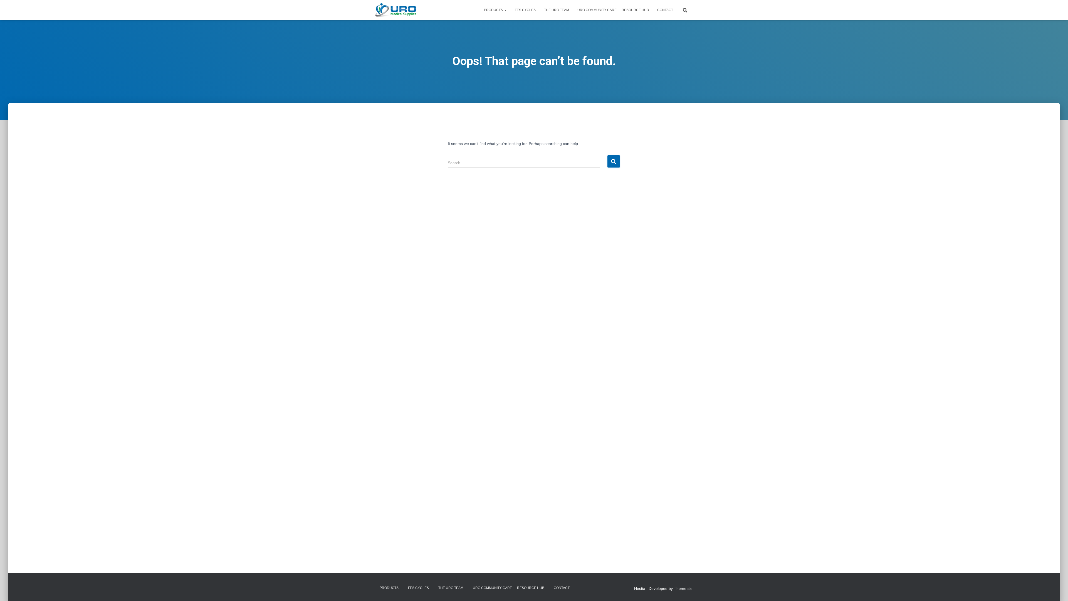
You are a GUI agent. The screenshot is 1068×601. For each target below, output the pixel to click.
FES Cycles (525, 10)
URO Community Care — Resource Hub (613, 10)
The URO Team (556, 10)
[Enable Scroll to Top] (1057, 590)
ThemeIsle (683, 588)
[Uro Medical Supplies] (395, 10)
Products (494, 10)
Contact (665, 10)
